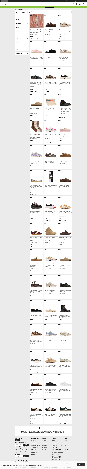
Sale (65, 447)
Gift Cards (44, 449)
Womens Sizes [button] (19, 30)
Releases (66, 449)
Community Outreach (56, 442)
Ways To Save (44, 445)
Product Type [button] (19, 45)
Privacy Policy (55, 443)
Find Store (26, 456)
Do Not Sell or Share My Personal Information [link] (56, 457)
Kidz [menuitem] (30, 4)
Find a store (17, 454)
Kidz (65, 445)
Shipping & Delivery (35, 447)
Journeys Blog (45, 443)
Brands (66, 440)
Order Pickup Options (35, 449)
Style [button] (17, 49)
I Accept (81, 464)
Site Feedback (34, 452)
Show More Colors (33, 34)
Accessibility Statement (56, 449)
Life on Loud (44, 440)
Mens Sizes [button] (18, 34)
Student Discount (45, 447)
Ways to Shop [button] (19, 53)
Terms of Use (54, 447)
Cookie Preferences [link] (56, 459)
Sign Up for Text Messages (20, 442)
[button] (84, 1)
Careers (53, 440)
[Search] (73, 4)
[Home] (4, 4)
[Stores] (76, 4)
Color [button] (17, 38)
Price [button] (17, 42)
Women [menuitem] (22, 4)
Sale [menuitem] (34, 4)
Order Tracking (34, 443)
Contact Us (33, 440)
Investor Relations (55, 454)
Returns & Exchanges (35, 445)
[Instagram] (21, 461)
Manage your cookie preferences (29, 463)
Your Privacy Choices (58, 445)
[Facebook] (24, 461)
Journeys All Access (46, 442)
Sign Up (17, 440)
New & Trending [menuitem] (11, 4)
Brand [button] (17, 19)
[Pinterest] (19, 461)
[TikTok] (16, 461)
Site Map (33, 454)
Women (66, 442)
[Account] (80, 4)
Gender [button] (17, 27)
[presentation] (11, 4)
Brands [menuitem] (17, 4)
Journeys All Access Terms (57, 452)
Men (65, 443)
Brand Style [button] (18, 23)
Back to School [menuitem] (40, 4)
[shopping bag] (83, 4)
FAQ (32, 442)
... (44, 427)
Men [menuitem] (27, 4)
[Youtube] (26, 461)
